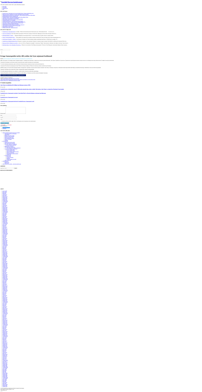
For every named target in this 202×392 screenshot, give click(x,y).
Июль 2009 (4, 369)
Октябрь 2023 (5, 222)
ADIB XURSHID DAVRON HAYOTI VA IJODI (11, 132)
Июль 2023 (4, 225)
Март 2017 (4, 296)
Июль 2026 (4, 191)
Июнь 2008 (5, 380)
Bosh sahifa (4, 6)
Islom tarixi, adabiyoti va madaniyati (11, 144)
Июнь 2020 (5, 259)
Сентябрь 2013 (5, 336)
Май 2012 (4, 351)
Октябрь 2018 (5, 278)
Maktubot (8, 158)
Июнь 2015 (5, 316)
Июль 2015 (4, 315)
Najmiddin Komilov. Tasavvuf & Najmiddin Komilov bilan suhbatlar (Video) (15, 17)
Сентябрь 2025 (5, 201)
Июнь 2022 (5, 236)
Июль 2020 (4, 258)
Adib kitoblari (7, 134)
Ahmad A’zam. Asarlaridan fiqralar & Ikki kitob (10, 23)
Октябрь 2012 (5, 346)
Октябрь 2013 (5, 335)
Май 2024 (4, 215)
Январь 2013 (5, 343)
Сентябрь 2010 (5, 360)
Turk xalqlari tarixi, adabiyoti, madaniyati (12, 58)
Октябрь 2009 (5, 366)
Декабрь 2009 (5, 364)
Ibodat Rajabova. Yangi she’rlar (8, 26)
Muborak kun (7, 162)
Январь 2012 (5, 355)
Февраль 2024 (5, 218)
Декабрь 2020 (5, 253)
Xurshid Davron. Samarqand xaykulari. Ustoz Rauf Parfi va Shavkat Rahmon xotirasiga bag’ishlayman (23, 93)
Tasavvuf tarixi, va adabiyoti (11, 145)
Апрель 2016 (5, 306)
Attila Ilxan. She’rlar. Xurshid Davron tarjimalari (11, 18)
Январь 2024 (5, 219)
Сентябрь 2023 (5, 223)
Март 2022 (4, 239)
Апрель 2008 (5, 382)
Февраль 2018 (5, 285)
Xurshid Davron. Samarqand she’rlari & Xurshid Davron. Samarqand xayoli (17, 101)
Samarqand (5, 78)
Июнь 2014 (5, 327)
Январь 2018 (5, 286)
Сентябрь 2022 (5, 233)
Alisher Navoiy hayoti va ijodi (10, 142)
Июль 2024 (4, 213)
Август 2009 (5, 368)
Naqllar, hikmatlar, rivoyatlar (11, 159)
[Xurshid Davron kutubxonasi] (11, 2)
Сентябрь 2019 (5, 267)
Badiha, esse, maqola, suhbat (9, 135)
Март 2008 (4, 383)
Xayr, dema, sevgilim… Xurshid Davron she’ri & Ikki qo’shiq (13, 22)
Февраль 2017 (5, 297)
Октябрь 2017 (5, 289)
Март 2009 (4, 372)
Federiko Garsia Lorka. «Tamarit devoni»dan (10, 27)
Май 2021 (4, 248)
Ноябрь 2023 (5, 221)
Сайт (1, 119)
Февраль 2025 (5, 207)
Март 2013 (4, 341)
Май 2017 (4, 294)
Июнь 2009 (5, 370)
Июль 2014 (4, 326)
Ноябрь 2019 (5, 265)
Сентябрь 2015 (5, 313)
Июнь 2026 (5, 192)
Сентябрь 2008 (5, 377)
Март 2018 (4, 284)
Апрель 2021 (5, 249)
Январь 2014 (5, 332)
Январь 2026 (5, 197)
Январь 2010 (5, 363)
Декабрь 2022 (5, 230)
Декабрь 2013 (5, 333)
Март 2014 (4, 330)
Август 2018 (5, 280)
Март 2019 (4, 273)
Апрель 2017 (5, 295)
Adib (4, 58)
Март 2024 (4, 217)
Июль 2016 (4, 303)
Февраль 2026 (5, 196)
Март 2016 (4, 307)
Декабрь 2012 (5, 344)
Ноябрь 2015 (5, 311)
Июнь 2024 (5, 214)
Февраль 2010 (5, 362)
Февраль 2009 (5, 373)
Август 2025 (5, 202)
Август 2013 (5, 337)
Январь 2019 (5, 275)
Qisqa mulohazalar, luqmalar (9, 138)
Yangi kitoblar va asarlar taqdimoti (12, 153)
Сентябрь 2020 (5, 256)
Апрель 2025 (5, 205)
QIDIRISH (4, 128)
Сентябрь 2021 (5, 245)
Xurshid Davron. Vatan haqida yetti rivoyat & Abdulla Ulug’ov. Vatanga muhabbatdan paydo (18, 13)
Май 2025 (4, 204)
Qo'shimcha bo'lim (8, 155)
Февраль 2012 (5, 354)
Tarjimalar (6, 140)
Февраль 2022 (5, 240)
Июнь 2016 (5, 304)
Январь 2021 (5, 252)
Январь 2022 (5, 241)
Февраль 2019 (5, 274)
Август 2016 (5, 302)
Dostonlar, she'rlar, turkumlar (9, 136)
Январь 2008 (5, 385)
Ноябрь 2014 (5, 322)
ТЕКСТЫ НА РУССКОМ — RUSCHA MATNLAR (12, 164)
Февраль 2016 (5, 308)
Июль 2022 (4, 235)
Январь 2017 (5, 298)
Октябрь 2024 (5, 210)
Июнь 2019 (5, 270)
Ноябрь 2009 (5, 365)
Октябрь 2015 (5, 312)
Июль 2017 (4, 292)
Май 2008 (4, 381)
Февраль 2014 (5, 331)
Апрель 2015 (5, 318)
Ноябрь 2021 (5, 243)
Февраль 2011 (5, 359)
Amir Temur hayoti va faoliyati (10, 143)
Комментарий (2, 113)
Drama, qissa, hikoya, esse (9, 137)
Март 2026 (4, 195)
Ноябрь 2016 (5, 300)
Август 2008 (5, 378)
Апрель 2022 (5, 238)
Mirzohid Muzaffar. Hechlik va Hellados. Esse (10, 16)
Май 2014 (4, 328)
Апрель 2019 (5, 272)
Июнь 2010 (5, 361)
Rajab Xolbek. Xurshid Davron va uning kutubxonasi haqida (13, 19)
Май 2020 (4, 260)
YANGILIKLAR (22, 58)
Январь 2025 (5, 208)
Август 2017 (5, 291)
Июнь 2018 (5, 282)
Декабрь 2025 (5, 198)
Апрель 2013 (5, 340)
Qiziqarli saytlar (5, 8)
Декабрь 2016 (5, 299)
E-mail (1, 117)
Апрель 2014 (5, 329)
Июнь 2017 (5, 293)
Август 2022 (5, 234)
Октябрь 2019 (5, 266)
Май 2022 (4, 237)
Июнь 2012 (5, 350)
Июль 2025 (4, 203)
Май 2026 (4, 193)
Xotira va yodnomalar (10, 152)
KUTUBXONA (5, 141)
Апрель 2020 (5, 261)
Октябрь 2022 (5, 232)
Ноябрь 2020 (5, 254)
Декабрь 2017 (5, 287)
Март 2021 (4, 250)
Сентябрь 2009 (5, 367)
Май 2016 (4, 305)
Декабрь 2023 (5, 220)
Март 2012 (4, 353)
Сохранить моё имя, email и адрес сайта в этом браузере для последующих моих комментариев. (18, 121)
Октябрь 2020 (5, 255)
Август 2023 (5, 224)
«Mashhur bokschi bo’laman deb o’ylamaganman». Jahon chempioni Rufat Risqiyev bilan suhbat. (19, 15)
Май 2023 (4, 226)
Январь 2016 (5, 309)
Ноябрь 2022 (5, 231)
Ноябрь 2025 (5, 199)
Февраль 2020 (5, 263)
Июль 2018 (4, 281)
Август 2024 (5, 212)
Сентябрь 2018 (5, 279)
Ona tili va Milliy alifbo (11, 149)
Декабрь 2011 (5, 356)
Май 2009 (4, 371)
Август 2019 (5, 268)
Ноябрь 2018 (5, 277)
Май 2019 (4, 271)
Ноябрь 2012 (5, 345)
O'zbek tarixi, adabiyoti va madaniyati (11, 148)
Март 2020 (4, 262)
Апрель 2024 (5, 216)
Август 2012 (5, 348)
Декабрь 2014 (5, 321)
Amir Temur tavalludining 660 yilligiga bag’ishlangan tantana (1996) (15, 85)
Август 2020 (5, 257)
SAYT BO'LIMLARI (6, 127)
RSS (3, 9)
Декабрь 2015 (5, 310)
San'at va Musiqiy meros (11, 150)
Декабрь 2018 (5, 276)
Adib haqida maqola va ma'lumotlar (10, 133)
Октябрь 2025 (5, 200)
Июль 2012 (4, 349)
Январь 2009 (5, 374)
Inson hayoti (9, 156)
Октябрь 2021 (5, 244)
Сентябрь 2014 (5, 324)
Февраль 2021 (5, 251)
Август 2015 (5, 314)
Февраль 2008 (5, 384)
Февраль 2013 (5, 342)
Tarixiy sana (7, 163)
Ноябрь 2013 (5, 334)
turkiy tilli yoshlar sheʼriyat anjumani (13, 78)
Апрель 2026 (5, 194)
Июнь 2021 (5, 247)
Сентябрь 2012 (5, 347)
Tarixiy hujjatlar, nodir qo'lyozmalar (13, 151)
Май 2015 (4, 317)
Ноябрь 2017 (5, 288)
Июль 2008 (4, 379)
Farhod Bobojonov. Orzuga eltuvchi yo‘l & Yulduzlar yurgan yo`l (13, 24)
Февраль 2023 (5, 228)
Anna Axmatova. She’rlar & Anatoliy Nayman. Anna (11, 25)
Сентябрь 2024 (5, 211)
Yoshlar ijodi (9, 154)
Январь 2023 (5, 229)
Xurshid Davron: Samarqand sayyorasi (9, 97)
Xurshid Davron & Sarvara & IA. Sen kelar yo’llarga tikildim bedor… (14, 21)
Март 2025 (4, 206)
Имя (1, 115)
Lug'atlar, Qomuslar (10, 157)
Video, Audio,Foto (8, 160)
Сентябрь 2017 (5, 290)
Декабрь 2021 (5, 242)
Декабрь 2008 (5, 375)
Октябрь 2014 (5, 323)
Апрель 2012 (5, 352)
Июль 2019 (4, 269)
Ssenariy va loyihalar (8, 139)
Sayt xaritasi (5, 7)
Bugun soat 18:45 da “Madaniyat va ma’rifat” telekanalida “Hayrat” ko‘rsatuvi (16, 14)
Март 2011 (4, 358)
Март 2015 (4, 319)
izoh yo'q (30, 58)
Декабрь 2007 (5, 386)
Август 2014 (5, 325)
